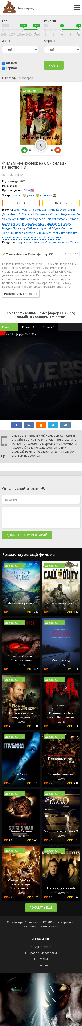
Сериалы (12, 68)
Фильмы (12, 63)
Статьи (42, 959)
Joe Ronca (46, 223)
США (27, 190)
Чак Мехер (9, 219)
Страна (50, 41)
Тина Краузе (57, 210)
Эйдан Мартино (62, 228)
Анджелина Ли (70, 214)
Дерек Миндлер (12, 233)
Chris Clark (41, 210)
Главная (43, 965)
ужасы (31, 195)
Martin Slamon (26, 219)
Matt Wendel (39, 237)
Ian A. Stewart (62, 223)
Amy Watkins (28, 228)
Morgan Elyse (10, 228)
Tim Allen (66, 233)
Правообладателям (42, 953)
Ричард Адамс (30, 223)
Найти (54, 66)
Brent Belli (54, 237)
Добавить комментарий (26, 535)
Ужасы (74, 242)
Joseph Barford (46, 219)
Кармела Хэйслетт (47, 214)
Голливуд (63, 242)
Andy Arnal (44, 228)
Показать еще (41, 907)
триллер (16, 195)
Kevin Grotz (23, 237)
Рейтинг (50, 21)
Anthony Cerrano (67, 219)
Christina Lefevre (35, 233)
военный (46, 195)
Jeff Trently (53, 233)
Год (5, 21)
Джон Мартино (24, 210)
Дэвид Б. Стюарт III (22, 214)
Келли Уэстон (11, 223)
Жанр (6, 41)
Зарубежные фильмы (30, 242)
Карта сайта (43, 947)
